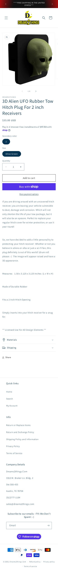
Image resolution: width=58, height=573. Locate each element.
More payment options (29, 194)
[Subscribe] (48, 525)
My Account (12, 405)
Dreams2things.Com (18, 561)
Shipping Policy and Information (22, 439)
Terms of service (30, 566)
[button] (6, 17)
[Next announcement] (52, 4)
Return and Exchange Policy (20, 432)
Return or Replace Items (18, 425)
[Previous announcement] (5, 4)
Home (9, 391)
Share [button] (8, 357)
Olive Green (12, 153)
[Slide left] (22, 91)
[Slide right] (35, 91)
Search (9, 398)
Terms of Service (14, 453)
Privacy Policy (13, 446)
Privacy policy (49, 562)
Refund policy (34, 562)
